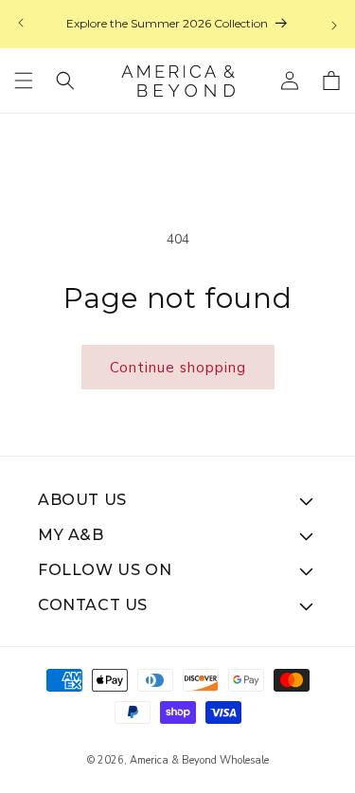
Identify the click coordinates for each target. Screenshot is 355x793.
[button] (23, 80)
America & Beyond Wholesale (199, 760)
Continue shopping (178, 367)
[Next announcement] (334, 25)
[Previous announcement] (21, 25)
